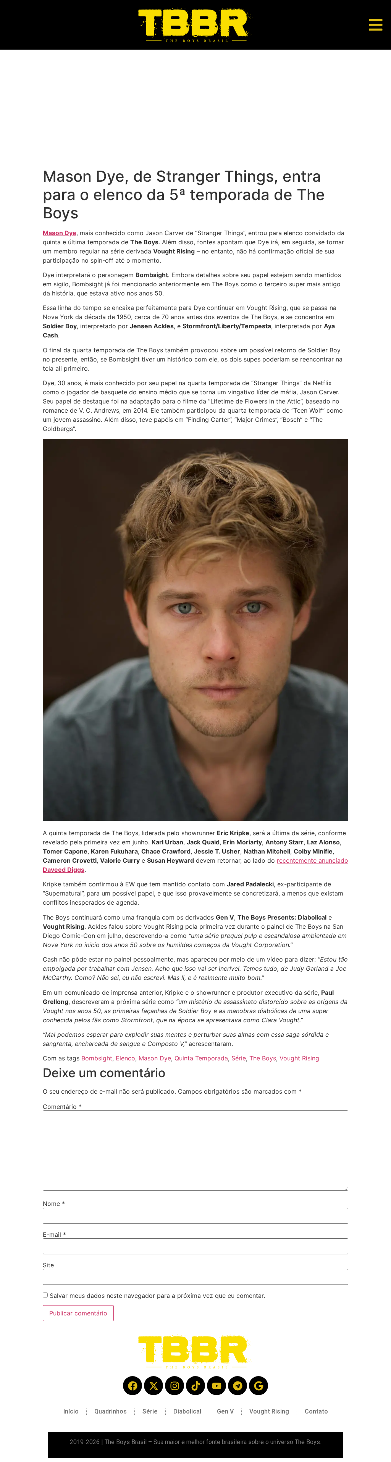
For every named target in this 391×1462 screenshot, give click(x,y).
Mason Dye (59, 233)
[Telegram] (237, 1385)
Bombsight (96, 1058)
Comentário (62, 1107)
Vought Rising (299, 1058)
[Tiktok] (195, 1385)
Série (238, 1058)
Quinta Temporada (201, 1058)
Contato (316, 1411)
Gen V (225, 1411)
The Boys (262, 1058)
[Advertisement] (195, 106)
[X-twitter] (153, 1385)
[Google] (258, 1385)
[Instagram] (174, 1385)
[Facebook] (132, 1385)
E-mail (54, 1234)
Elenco (125, 1058)
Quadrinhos (110, 1411)
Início (71, 1411)
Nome (54, 1204)
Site (48, 1265)
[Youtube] (216, 1385)
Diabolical (187, 1411)
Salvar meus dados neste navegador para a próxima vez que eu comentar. (157, 1296)
